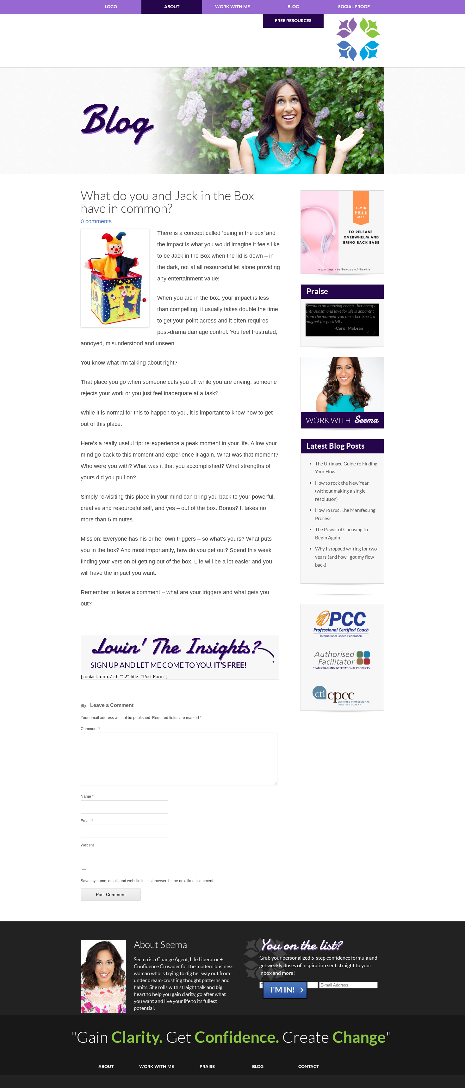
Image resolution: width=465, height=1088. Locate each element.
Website (88, 845)
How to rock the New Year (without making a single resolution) (342, 491)
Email (87, 821)
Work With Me (232, 6)
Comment (90, 729)
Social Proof (354, 6)
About (171, 6)
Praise (207, 1066)
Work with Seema (342, 392)
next (374, 333)
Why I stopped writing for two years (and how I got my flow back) (346, 557)
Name (87, 796)
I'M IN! (282, 990)
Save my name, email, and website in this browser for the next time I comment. (147, 881)
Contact (308, 1066)
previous (368, 333)
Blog (293, 6)
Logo (111, 6)
